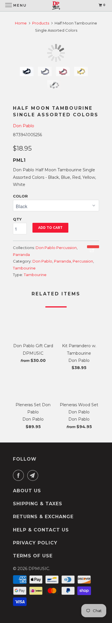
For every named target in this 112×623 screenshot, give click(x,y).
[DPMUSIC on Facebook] (19, 475)
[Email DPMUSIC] (33, 475)
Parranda (21, 254)
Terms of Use (33, 556)
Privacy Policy (35, 543)
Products (40, 23)
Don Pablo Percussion (56, 247)
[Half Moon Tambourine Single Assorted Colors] (56, 52)
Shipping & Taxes (37, 503)
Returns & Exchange (43, 516)
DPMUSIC (38, 568)
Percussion (83, 261)
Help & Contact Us (41, 530)
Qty (17, 219)
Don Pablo (23, 125)
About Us (27, 490)
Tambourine (24, 268)
